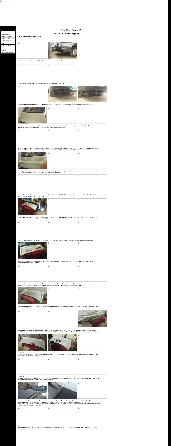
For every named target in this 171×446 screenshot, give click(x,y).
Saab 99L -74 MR (6, 38)
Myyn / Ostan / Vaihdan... (8, 52)
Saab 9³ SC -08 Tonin (7, 36)
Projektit (4, 50)
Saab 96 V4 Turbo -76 (7, 43)
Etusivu (3, 32)
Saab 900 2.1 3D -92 (6, 41)
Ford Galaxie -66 (6, 34)
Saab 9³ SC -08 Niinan (7, 45)
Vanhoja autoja (5, 48)
